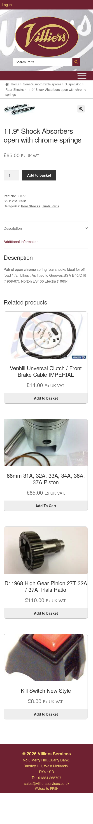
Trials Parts (50, 206)
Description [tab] (13, 228)
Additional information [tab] (21, 241)
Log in (7, 4)
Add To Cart (45, 505)
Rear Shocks (14, 89)
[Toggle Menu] (81, 76)
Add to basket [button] (46, 398)
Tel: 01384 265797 (46, 777)
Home (15, 84)
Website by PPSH (46, 788)
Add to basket (39, 175)
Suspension (73, 84)
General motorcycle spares (42, 84)
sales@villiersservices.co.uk (46, 783)
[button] (81, 108)
